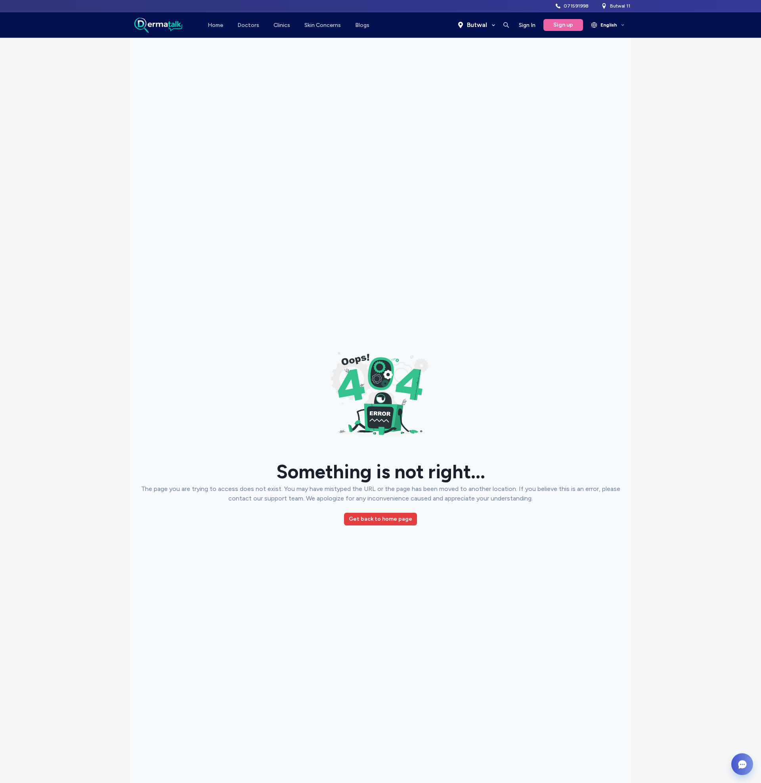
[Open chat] (742, 764)
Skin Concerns (322, 25)
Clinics (281, 25)
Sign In (527, 25)
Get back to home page (380, 519)
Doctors (248, 25)
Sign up (563, 24)
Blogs (362, 25)
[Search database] (506, 25)
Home (215, 25)
